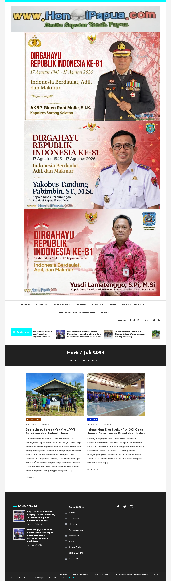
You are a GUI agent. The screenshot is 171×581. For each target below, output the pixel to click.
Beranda (25, 304)
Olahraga (81, 304)
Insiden (72, 512)
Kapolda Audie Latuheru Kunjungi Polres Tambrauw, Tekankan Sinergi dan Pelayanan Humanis (41, 516)
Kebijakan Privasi (80, 575)
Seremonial (98, 304)
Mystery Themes (73, 578)
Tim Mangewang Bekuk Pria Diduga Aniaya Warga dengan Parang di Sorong (120, 334)
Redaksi (105, 312)
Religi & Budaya (61, 304)
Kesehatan (42, 304)
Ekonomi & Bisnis (76, 507)
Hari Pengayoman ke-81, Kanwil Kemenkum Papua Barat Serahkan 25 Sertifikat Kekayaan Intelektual (75, 334)
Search (148, 320)
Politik (71, 541)
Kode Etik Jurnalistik (133, 304)
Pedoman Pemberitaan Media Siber (77, 312)
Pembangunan (33, 419)
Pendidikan (74, 535)
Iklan (113, 304)
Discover (30, 477)
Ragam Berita (75, 547)
